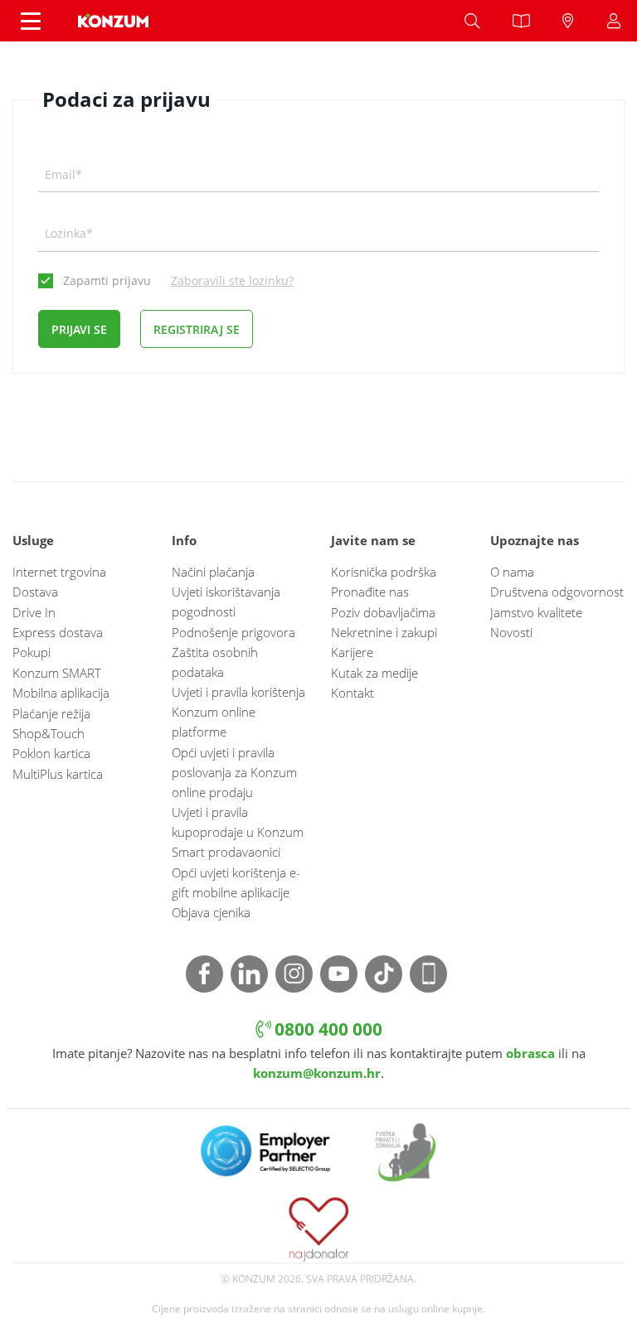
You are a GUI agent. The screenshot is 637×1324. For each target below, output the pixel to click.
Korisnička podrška (383, 571)
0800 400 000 (326, 1029)
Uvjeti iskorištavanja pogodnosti (226, 601)
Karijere (352, 652)
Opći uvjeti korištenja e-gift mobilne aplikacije (236, 882)
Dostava (35, 591)
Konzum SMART (56, 672)
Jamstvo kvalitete (536, 612)
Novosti (511, 632)
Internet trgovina (59, 571)
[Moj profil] (614, 20)
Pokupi (31, 652)
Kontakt (352, 692)
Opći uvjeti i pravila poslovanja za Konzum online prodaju (234, 772)
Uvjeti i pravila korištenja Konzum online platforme (238, 712)
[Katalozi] (521, 20)
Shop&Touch (48, 733)
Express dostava (57, 632)
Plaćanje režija (51, 713)
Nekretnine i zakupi (384, 632)
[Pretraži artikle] (472, 20)
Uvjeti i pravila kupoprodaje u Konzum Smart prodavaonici (238, 832)
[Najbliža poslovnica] (568, 20)
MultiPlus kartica (57, 774)
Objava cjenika (211, 912)
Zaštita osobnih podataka (215, 662)
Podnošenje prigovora (233, 632)
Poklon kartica (51, 753)
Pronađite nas (370, 591)
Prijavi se (79, 329)
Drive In (34, 612)
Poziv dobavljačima (383, 612)
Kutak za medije (374, 672)
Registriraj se (196, 329)
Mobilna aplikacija (60, 692)
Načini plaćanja (213, 571)
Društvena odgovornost (557, 591)
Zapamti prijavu (107, 280)
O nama (512, 571)
